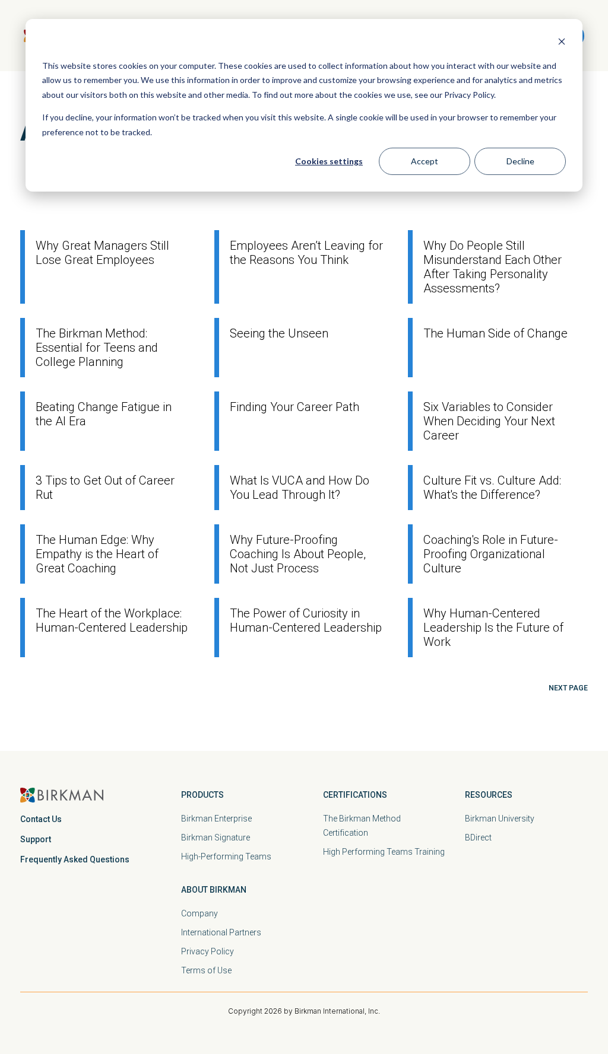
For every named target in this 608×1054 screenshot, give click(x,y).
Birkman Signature (215, 837)
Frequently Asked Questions (74, 859)
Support (35, 839)
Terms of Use (206, 970)
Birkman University (499, 818)
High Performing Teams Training (384, 851)
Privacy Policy (207, 951)
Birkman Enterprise (216, 818)
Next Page (568, 688)
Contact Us (41, 819)
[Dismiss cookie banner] (562, 43)
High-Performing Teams (226, 856)
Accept (424, 161)
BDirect (478, 837)
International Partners (221, 932)
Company (199, 913)
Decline (520, 161)
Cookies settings (329, 161)
